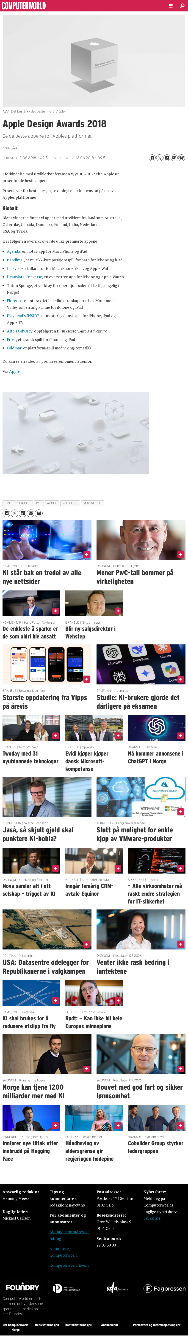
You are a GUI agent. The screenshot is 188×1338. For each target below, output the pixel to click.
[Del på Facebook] (152, 157)
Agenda (13, 251)
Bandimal (15, 260)
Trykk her (152, 1218)
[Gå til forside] (81, 6)
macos (24, 503)
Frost (11, 339)
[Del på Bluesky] (181, 157)
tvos (9, 503)
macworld (92, 503)
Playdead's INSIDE (23, 315)
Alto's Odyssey (19, 331)
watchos (70, 503)
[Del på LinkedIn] (166, 157)
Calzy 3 (13, 268)
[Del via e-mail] (174, 157)
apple (52, 503)
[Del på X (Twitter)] (159, 157)
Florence (14, 300)
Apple (14, 371)
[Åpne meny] (171, 6)
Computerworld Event (69, 1265)
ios (38, 503)
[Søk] (182, 5)
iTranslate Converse (24, 276)
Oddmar (14, 348)
